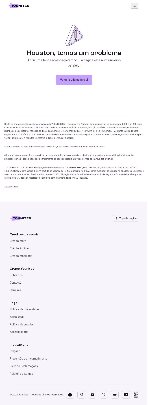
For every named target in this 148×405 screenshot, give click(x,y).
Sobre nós (16, 275)
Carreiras (15, 290)
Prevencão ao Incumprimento (28, 358)
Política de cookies (22, 324)
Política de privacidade (24, 309)
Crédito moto (18, 241)
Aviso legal (17, 317)
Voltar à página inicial (74, 79)
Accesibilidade (19, 332)
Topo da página (128, 218)
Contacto (15, 282)
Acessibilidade (11, 186)
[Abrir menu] (134, 5)
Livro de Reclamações (24, 366)
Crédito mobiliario (21, 256)
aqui (12, 155)
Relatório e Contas (21, 373)
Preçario (15, 351)
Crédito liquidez (19, 248)
